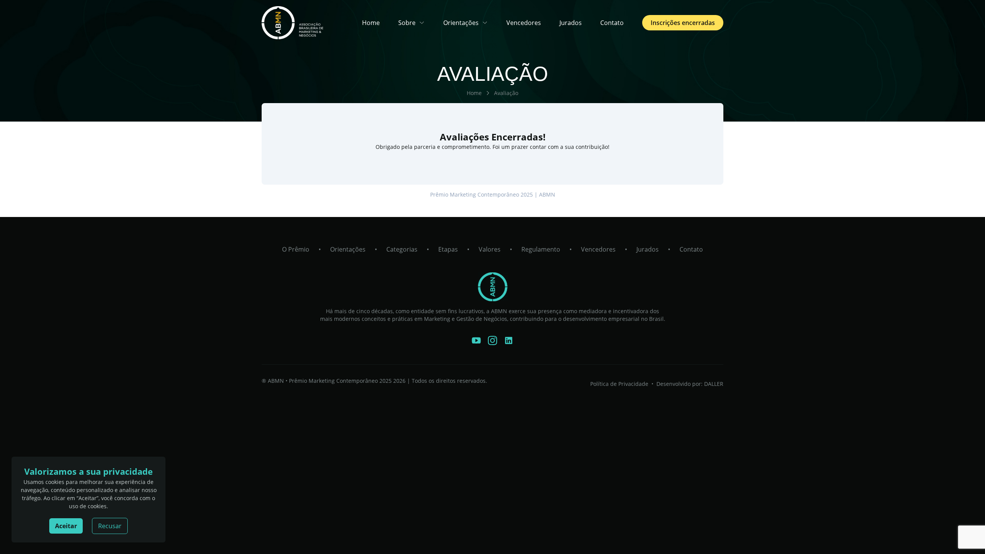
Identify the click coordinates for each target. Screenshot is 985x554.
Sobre (407, 22)
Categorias (401, 249)
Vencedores (523, 22)
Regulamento (540, 249)
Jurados (570, 22)
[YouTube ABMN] (476, 340)
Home (371, 22)
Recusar (110, 526)
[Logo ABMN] (492, 286)
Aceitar (66, 526)
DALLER (713, 383)
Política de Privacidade (619, 383)
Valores (490, 249)
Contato (612, 22)
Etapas (448, 249)
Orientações (461, 22)
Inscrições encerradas (683, 22)
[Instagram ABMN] (492, 340)
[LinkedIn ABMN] (508, 340)
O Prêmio (295, 249)
